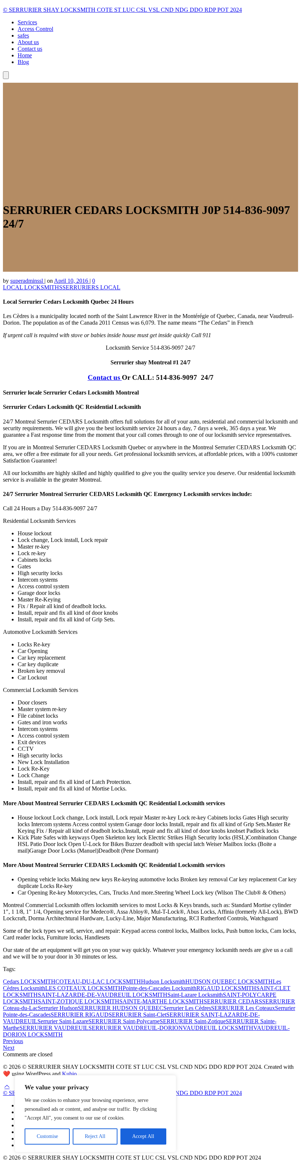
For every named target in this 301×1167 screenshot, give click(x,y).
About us (28, 42)
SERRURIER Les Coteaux (243, 1008)
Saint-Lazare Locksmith (195, 995)
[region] (95, 1113)
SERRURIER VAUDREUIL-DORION (135, 1028)
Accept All (143, 1136)
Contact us (30, 49)
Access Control (35, 29)
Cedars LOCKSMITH (29, 981)
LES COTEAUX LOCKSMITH (84, 988)
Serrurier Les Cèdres (187, 1008)
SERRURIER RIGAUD (80, 1014)
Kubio (69, 1074)
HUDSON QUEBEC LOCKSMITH (229, 981)
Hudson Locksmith (163, 981)
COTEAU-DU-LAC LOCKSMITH (98, 981)
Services (27, 22)
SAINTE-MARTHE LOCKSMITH (161, 1001)
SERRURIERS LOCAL (91, 287)
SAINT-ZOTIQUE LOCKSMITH (78, 1001)
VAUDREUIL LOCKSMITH (218, 1028)
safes (23, 35)
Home (25, 55)
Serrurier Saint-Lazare (62, 1021)
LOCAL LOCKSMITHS (32, 287)
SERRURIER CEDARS (233, 1001)
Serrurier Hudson (58, 1008)
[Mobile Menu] (6, 75)
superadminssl (27, 281)
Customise (47, 1136)
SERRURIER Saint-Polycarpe (124, 1021)
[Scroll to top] (7, 1086)
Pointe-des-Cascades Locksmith (159, 988)
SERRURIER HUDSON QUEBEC (120, 1008)
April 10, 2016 (72, 281)
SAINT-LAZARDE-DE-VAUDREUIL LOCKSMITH (102, 995)
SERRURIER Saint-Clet (137, 1014)
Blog (23, 62)
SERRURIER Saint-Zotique (193, 1021)
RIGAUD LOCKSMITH (226, 988)
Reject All (95, 1136)
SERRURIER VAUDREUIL (53, 1028)
